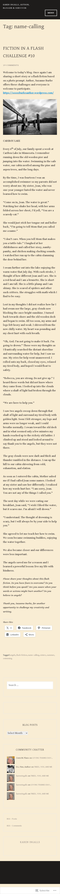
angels (13, 655)
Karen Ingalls (30, 842)
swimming (7, 658)
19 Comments (11, 65)
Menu (51, 13)
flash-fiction (21, 655)
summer (50, 655)
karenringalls (21, 776)
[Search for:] (30, 685)
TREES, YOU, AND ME (43, 767)
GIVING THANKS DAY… (42, 758)
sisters (43, 655)
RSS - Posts (12, 819)
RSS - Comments (14, 825)
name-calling (33, 655)
